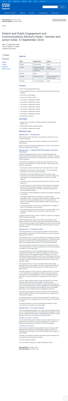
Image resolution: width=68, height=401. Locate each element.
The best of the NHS (10, 13)
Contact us (42, 1)
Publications (16, 1)
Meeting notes (6, 68)
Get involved (55, 13)
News (9, 1)
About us (22, 13)
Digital (4, 25)
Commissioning (43, 13)
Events (35, 1)
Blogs (30, 1)
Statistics (24, 1)
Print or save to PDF (60, 20)
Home (4, 1)
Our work (31, 13)
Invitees (4, 64)
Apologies (5, 66)
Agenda (4, 62)
